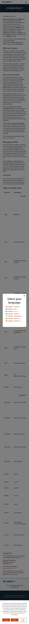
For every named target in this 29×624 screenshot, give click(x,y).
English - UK (12, 309)
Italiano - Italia (13, 314)
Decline (14, 620)
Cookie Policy (15, 614)
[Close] (27, 603)
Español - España (13, 321)
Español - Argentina (14, 316)
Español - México (13, 318)
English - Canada (13, 307)
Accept (6, 620)
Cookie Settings (23, 619)
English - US (12, 311)
